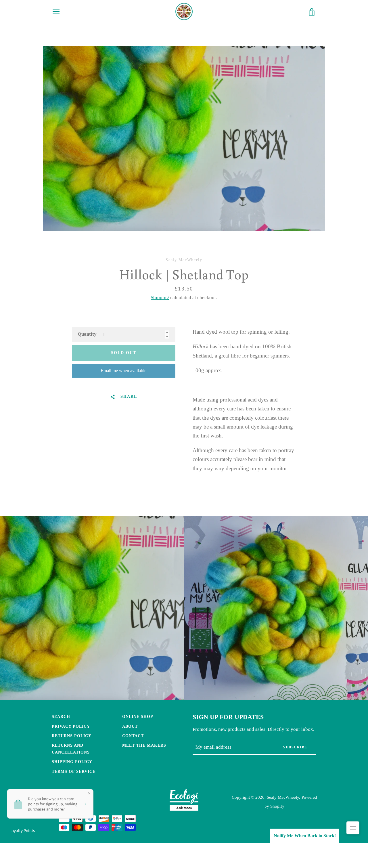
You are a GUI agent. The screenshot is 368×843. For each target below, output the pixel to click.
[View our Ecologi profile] (184, 801)
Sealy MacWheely (283, 797)
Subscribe (295, 747)
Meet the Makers (144, 745)
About (130, 726)
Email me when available (123, 370)
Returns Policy (71, 735)
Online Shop (137, 716)
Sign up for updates (228, 717)
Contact (133, 735)
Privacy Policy (71, 726)
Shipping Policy (72, 761)
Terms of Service (73, 771)
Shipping (160, 297)
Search (61, 716)
